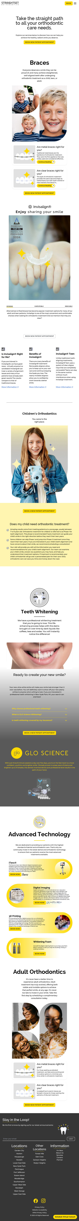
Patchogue (19, 1169)
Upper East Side (19, 1194)
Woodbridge (19, 1178)
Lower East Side (19, 1163)
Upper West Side (19, 1185)
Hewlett (19, 1160)
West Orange (19, 1191)
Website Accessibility (39, 1210)
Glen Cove (39, 1157)
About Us (59, 1153)
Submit (71, 1139)
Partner (60, 1160)
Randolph (19, 1188)
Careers (60, 1157)
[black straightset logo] (10, 3)
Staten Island (19, 1175)
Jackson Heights (39, 1160)
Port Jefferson (19, 1172)
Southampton (19, 1182)
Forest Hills (39, 1154)
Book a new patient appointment (39, 511)
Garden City (19, 1150)
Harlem (19, 1154)
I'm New (60, 1150)
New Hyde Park (19, 1166)
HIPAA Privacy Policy (39, 1213)
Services (59, 1155)
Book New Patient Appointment (39, 42)
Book (68, 3)
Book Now (15, 874)
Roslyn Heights (39, 1163)
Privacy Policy (39, 1207)
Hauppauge (19, 1157)
